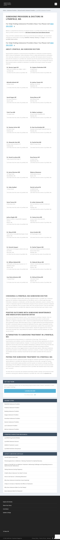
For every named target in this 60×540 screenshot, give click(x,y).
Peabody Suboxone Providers (11, 407)
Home (4, 10)
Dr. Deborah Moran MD (37, 262)
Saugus (43, 37)
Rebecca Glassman (35, 172)
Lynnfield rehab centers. (12, 39)
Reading (37, 37)
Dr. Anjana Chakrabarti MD (38, 67)
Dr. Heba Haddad (12, 187)
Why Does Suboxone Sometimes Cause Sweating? (16, 480)
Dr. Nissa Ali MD (11, 232)
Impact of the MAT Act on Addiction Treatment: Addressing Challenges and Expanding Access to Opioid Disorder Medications (28, 465)
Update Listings (7, 512)
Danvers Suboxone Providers (11, 422)
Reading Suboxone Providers (11, 411)
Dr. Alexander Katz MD (13, 142)
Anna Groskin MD (35, 232)
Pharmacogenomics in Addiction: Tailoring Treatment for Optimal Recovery (23, 461)
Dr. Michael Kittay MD (36, 277)
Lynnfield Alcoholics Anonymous (12, 448)
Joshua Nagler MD (12, 217)
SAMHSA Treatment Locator (11, 445)
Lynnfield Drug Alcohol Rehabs (12, 438)
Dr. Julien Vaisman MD (36, 202)
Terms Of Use (42, 538)
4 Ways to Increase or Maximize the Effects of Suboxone (18, 483)
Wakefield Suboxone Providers (12, 404)
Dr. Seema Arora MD (36, 217)
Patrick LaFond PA (35, 187)
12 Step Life (6, 531)
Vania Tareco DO (11, 202)
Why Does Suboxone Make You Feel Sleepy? (15, 487)
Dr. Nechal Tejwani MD (37, 247)
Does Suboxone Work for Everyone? (13, 491)
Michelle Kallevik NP (13, 82)
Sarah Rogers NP (11, 97)
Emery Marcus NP (35, 97)
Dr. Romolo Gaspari (12, 247)
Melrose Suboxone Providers (11, 429)
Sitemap (49, 538)
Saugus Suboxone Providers (11, 415)
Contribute (5, 509)
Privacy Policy (35, 538)
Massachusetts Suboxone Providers (26, 10)
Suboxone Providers (12, 10)
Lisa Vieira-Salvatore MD (14, 277)
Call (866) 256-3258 (30, 391)
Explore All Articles (7, 502)
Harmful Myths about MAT (11, 457)
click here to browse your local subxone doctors (37, 32)
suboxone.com (47, 373)
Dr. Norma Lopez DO (13, 67)
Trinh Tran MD (11, 112)
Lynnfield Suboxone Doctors (11, 441)
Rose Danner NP (35, 157)
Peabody (32, 37)
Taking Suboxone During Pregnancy (13, 469)
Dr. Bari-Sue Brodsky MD (37, 127)
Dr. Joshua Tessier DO (36, 82)
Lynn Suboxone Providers (10, 425)
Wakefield (27, 37)
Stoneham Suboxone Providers (12, 418)
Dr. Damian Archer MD (13, 127)
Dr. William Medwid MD (13, 262)
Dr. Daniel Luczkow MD (13, 157)
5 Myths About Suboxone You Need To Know (15, 473)
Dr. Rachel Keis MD (35, 142)
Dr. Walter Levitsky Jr (36, 112)
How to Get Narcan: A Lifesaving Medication (15, 476)
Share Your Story (7, 505)
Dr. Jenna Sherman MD (13, 172)
